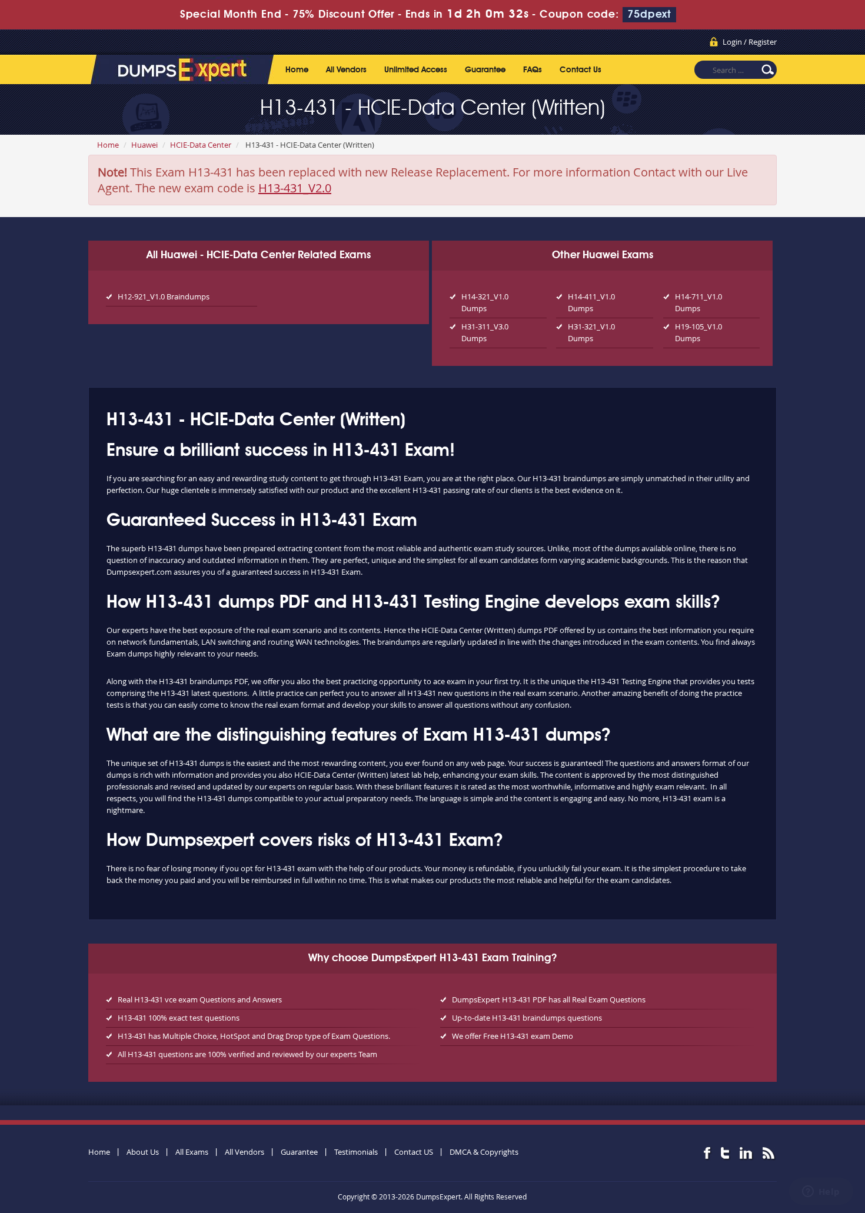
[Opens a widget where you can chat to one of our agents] (821, 1192)
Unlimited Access (415, 70)
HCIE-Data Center (200, 144)
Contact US (413, 1152)
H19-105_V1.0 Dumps (698, 332)
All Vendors (346, 70)
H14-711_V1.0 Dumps (698, 302)
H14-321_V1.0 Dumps (484, 302)
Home (296, 70)
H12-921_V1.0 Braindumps (163, 296)
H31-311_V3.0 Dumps (484, 332)
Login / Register (750, 41)
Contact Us (580, 70)
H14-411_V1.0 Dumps (591, 302)
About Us (143, 1152)
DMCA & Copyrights (484, 1152)
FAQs (532, 70)
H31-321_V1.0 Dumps (591, 332)
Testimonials (356, 1152)
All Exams (191, 1152)
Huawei (144, 144)
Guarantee (485, 70)
